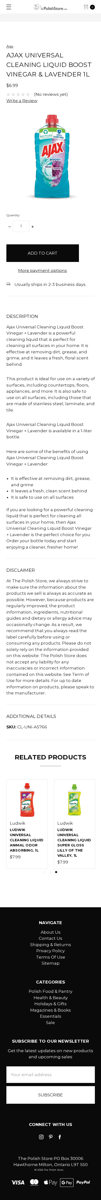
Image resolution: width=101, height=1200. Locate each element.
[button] (90, 546)
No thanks (50, 650)
